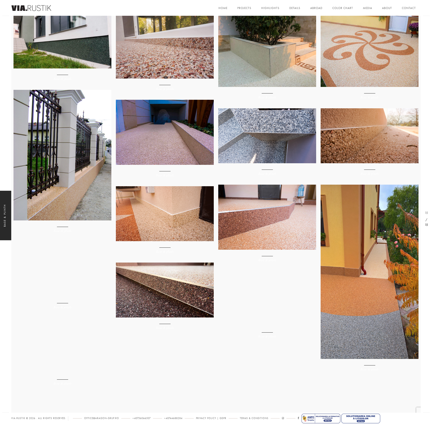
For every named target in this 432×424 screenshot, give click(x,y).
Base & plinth (62, 79)
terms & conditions (254, 418)
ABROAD (316, 8)
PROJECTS (244, 8)
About (387, 8)
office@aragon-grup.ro (101, 418)
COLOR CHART (342, 8)
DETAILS (294, 8)
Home (222, 8)
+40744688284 (173, 418)
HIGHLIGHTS (270, 8)
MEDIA (367, 8)
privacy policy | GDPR (211, 418)
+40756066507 (142, 418)
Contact (409, 8)
